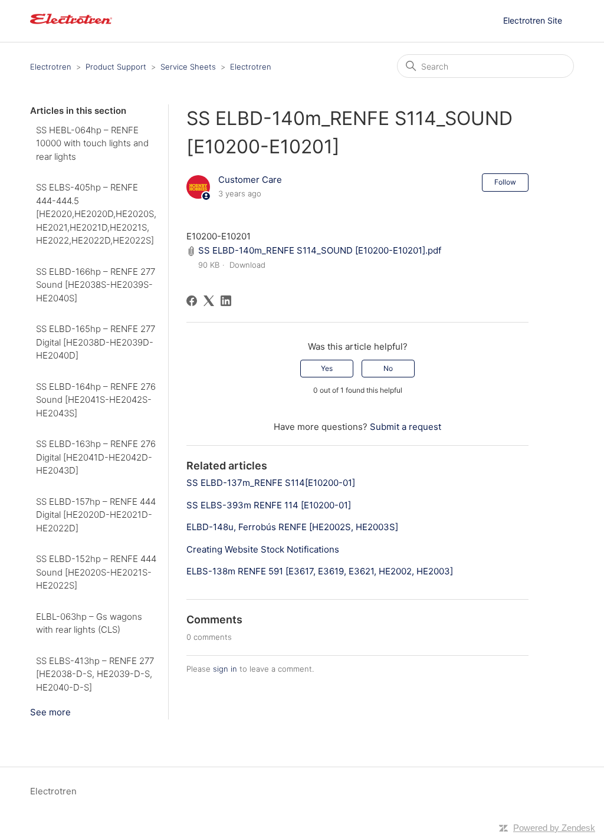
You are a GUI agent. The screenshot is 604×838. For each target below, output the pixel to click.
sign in (225, 668)
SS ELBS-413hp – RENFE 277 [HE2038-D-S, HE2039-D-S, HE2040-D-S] (95, 674)
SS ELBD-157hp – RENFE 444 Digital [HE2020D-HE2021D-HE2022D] (96, 515)
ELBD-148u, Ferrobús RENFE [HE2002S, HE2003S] (292, 527)
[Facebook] (191, 300)
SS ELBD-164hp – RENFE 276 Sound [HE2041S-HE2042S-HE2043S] (96, 400)
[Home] (70, 26)
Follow (505, 182)
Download (247, 265)
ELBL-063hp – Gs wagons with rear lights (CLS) (89, 623)
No (388, 368)
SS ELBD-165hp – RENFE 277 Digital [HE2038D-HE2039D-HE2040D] (95, 342)
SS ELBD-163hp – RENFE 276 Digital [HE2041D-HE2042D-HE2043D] (96, 457)
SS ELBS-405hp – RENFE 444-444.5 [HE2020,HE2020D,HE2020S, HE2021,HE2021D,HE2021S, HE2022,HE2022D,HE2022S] (96, 214)
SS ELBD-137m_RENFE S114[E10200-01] (270, 482)
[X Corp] (208, 300)
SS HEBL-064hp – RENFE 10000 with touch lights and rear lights (92, 143)
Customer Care (250, 179)
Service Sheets (188, 66)
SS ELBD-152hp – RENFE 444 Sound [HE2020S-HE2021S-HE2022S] (96, 572)
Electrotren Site (532, 20)
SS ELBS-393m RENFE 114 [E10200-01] (268, 505)
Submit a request (405, 426)
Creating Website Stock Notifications (262, 549)
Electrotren (50, 66)
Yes (327, 368)
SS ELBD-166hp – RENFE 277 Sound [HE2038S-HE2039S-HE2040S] (95, 285)
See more (50, 712)
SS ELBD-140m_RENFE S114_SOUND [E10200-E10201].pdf (319, 250)
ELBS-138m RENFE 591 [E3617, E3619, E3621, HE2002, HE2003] (319, 571)
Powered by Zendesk (554, 828)
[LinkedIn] (226, 300)
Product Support (116, 66)
